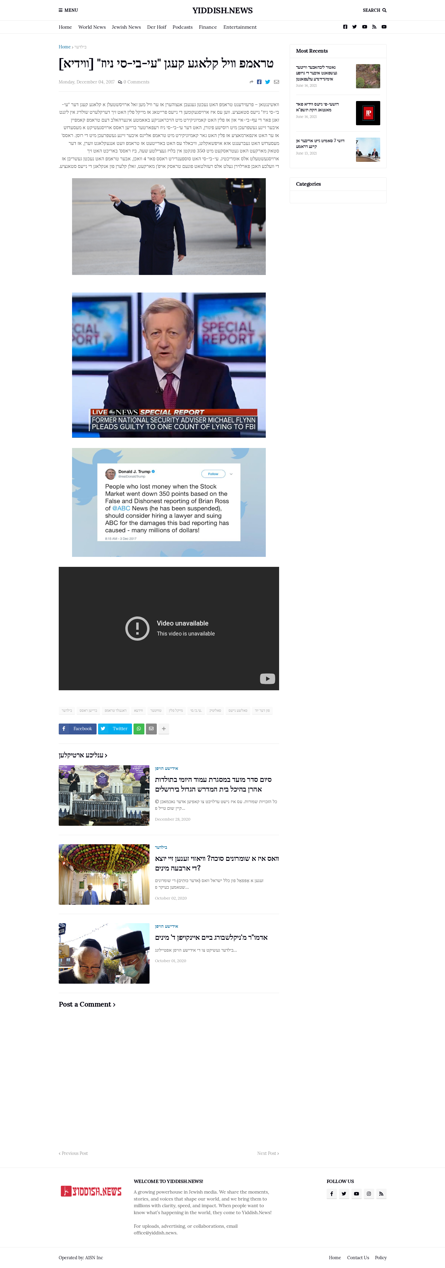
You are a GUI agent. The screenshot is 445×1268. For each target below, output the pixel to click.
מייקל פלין (176, 710)
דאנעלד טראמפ (116, 710)
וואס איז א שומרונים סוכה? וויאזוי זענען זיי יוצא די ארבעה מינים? (217, 863)
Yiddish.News (223, 10)
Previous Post (75, 1153)
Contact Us (358, 1257)
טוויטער (155, 710)
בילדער (80, 47)
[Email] (276, 82)
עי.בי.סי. (196, 710)
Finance (208, 27)
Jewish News (126, 27)
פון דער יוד (262, 710)
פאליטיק (215, 710)
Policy (381, 1257)
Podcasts (183, 27)
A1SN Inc (94, 1257)
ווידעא (138, 710)
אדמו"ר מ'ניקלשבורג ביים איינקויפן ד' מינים (211, 937)
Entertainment (240, 27)
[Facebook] (259, 82)
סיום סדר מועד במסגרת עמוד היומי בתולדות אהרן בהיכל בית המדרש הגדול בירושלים (213, 784)
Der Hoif (156, 27)
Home (65, 27)
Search (371, 10)
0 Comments (136, 82)
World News (92, 27)
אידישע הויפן (166, 768)
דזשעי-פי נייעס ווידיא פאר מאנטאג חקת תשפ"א (317, 107)
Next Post (266, 1153)
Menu (71, 10)
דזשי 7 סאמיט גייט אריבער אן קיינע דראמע (320, 143)
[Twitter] (267, 82)
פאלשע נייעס (238, 710)
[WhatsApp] (139, 729)
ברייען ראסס (88, 710)
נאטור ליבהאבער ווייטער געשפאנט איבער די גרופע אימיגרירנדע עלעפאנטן (316, 73)
